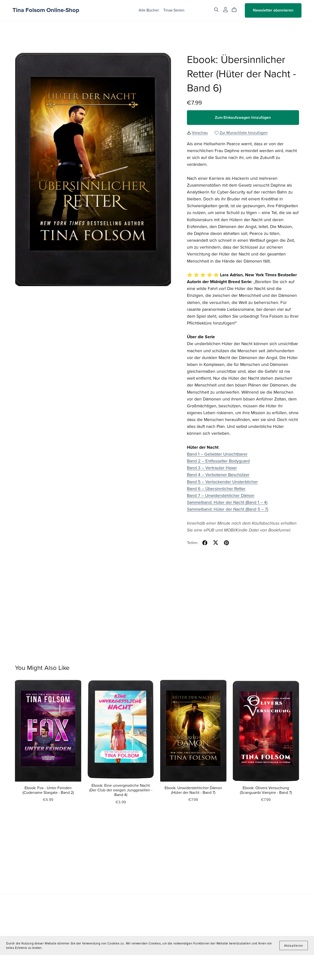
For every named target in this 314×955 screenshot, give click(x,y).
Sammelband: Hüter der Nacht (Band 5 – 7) (227, 509)
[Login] (225, 9)
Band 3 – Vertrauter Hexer (212, 468)
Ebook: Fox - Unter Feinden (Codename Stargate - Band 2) (48, 790)
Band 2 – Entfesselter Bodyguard (218, 461)
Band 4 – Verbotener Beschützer (218, 474)
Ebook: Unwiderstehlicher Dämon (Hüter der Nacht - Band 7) (193, 790)
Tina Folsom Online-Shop (46, 10)
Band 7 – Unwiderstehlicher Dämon (220, 495)
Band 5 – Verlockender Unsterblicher (222, 481)
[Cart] (236, 9)
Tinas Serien (173, 10)
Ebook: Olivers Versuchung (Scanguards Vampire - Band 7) (266, 790)
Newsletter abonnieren (273, 10)
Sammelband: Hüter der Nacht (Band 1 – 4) (227, 502)
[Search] (216, 9)
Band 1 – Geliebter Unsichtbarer (217, 454)
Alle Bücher (149, 10)
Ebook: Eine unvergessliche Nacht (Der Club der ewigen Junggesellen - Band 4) (120, 790)
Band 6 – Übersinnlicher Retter (216, 488)
